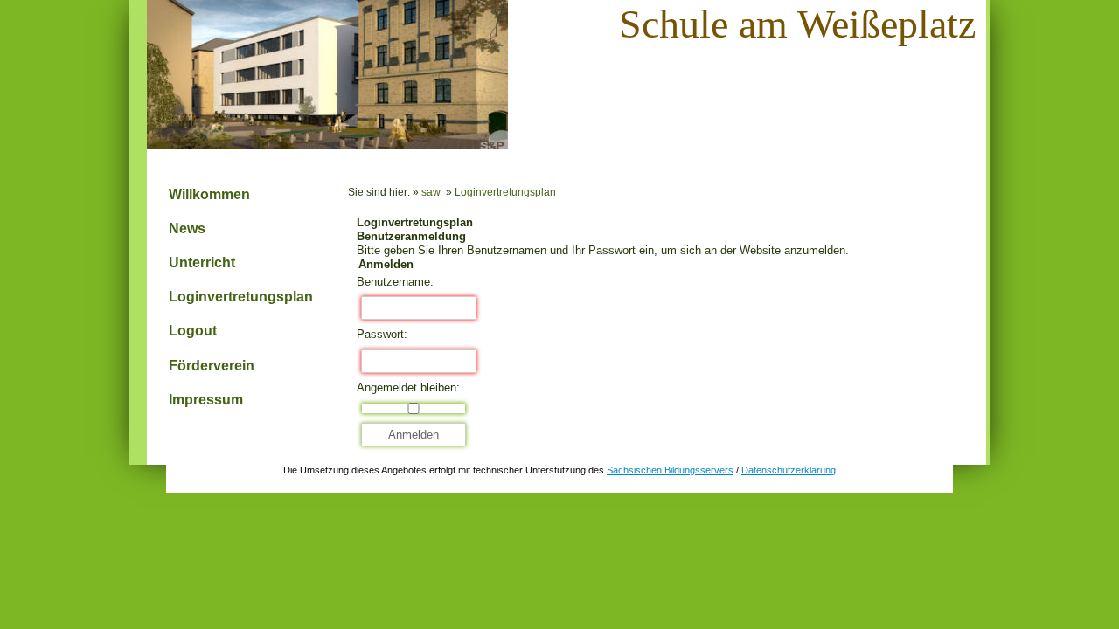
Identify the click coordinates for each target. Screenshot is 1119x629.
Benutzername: (395, 281)
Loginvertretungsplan (241, 296)
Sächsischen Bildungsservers (670, 470)
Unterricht (202, 262)
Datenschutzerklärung (788, 470)
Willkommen (209, 194)
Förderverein (211, 365)
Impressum (206, 399)
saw (431, 191)
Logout (193, 330)
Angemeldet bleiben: (408, 387)
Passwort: (382, 334)
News (187, 228)
